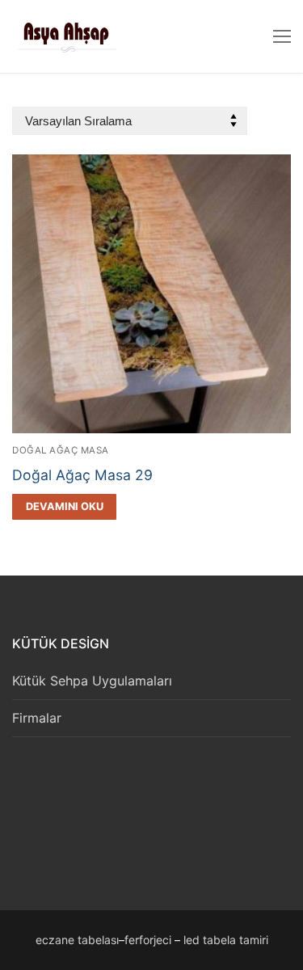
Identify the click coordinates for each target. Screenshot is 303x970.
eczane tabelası (77, 940)
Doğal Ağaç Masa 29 (82, 474)
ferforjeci (147, 940)
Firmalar (36, 718)
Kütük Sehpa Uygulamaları (92, 681)
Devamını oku (64, 506)
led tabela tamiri (225, 940)
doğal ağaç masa (60, 450)
